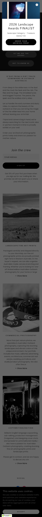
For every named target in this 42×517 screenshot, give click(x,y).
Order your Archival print (21, 42)
